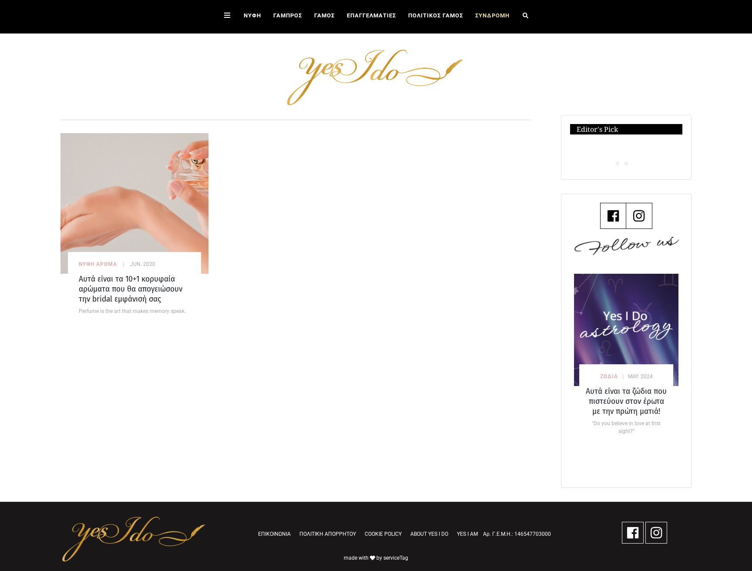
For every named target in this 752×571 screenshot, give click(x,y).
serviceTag (395, 558)
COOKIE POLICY (383, 534)
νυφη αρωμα (98, 264)
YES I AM (467, 534)
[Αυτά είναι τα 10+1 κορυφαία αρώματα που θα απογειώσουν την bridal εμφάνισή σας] (134, 203)
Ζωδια (609, 376)
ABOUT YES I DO (429, 534)
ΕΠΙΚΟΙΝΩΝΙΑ (274, 534)
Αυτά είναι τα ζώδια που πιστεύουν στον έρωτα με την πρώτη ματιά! (626, 401)
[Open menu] (227, 17)
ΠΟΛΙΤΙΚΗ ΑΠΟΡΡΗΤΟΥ (327, 534)
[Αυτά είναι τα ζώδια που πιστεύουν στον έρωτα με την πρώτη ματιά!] (626, 330)
